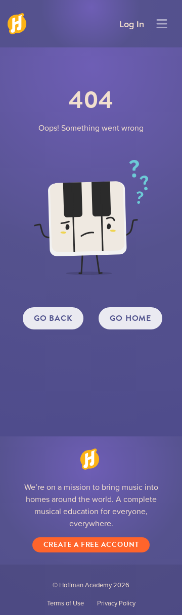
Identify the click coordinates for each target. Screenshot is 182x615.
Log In (131, 23)
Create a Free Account (91, 544)
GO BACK (53, 318)
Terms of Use (65, 602)
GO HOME (130, 318)
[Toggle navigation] (161, 23)
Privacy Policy (116, 602)
